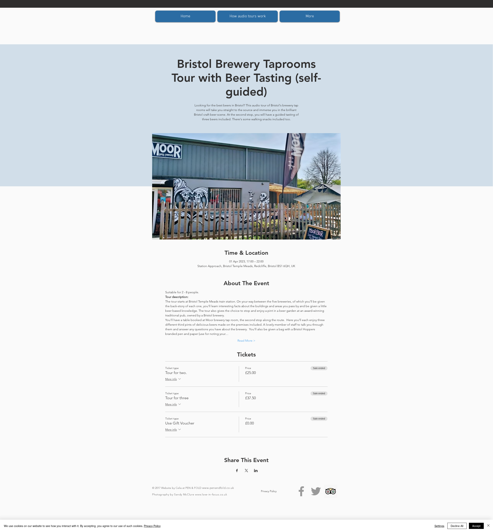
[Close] (488, 526)
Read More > (246, 340)
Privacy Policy (152, 526)
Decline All (457, 526)
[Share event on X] (246, 470)
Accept (476, 526)
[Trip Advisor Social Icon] (330, 491)
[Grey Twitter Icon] (316, 491)
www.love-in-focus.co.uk (211, 494)
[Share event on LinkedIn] (256, 470)
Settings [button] (439, 526)
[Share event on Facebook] (237, 470)
